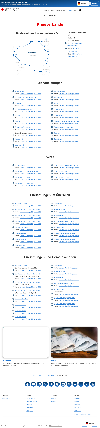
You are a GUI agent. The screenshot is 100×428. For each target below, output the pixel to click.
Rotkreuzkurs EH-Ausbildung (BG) (66, 165)
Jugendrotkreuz (20, 233)
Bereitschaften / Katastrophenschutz (27, 209)
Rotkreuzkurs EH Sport (23, 177)
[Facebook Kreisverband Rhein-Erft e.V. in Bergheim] (27, 384)
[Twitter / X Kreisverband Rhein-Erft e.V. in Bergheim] (45, 384)
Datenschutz (77, 404)
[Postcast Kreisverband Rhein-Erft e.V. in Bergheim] (92, 384)
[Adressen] (25, 342)
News (53, 360)
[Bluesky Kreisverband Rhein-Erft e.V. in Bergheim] (80, 384)
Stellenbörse (30, 408)
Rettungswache (59, 209)
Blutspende (19, 103)
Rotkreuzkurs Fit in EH (62, 177)
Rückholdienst (59, 215)
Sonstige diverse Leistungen (63, 127)
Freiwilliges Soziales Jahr (23, 127)
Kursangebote (20, 165)
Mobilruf (56, 103)
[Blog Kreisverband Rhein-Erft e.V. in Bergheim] (63, 384)
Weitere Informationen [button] (55, 426)
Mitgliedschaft (59, 97)
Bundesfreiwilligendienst (23, 109)
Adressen (6, 360)
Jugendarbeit (19, 145)
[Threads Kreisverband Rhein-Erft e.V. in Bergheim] (86, 384)
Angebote (46, 10)
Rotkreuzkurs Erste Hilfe (62, 171)
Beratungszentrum (21, 203)
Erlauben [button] (94, 426)
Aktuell (58, 10)
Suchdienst (58, 139)
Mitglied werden (30, 398)
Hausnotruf (19, 139)
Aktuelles (53, 401)
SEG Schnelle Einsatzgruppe (64, 221)
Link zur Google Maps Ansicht (75, 55)
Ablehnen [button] (84, 426)
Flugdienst (18, 121)
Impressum (77, 408)
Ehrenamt (18, 115)
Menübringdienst (59, 91)
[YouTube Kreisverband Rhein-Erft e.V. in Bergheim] (33, 384)
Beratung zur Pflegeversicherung (26, 97)
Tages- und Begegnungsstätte (64, 233)
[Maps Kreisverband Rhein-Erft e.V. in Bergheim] (69, 384)
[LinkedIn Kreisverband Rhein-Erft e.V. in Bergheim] (51, 384)
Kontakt (76, 401)
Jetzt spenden (6, 398)
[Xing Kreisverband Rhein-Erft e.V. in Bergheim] (57, 384)
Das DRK (70, 10)
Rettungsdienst (59, 109)
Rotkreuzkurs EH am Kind (24, 183)
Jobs (75, 10)
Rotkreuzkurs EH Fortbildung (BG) (27, 171)
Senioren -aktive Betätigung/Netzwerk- (67, 121)
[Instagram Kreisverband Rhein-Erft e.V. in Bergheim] (39, 384)
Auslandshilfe (19, 91)
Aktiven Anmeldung (31, 401)
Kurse (52, 10)
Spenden (63, 10)
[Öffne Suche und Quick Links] (80, 10)
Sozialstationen (59, 227)
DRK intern (77, 411)
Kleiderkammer (20, 245)
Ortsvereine (58, 203)
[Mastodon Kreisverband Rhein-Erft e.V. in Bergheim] (75, 384)
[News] (74, 342)
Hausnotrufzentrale (21, 227)
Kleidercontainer (20, 239)
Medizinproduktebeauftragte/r (82, 414)
